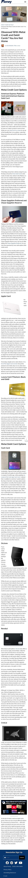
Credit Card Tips (9, 24)
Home (2, 24)
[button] (25, 1)
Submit (22, 857)
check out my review (15, 130)
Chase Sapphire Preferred (14, 243)
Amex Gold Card (16, 174)
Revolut (18, 648)
